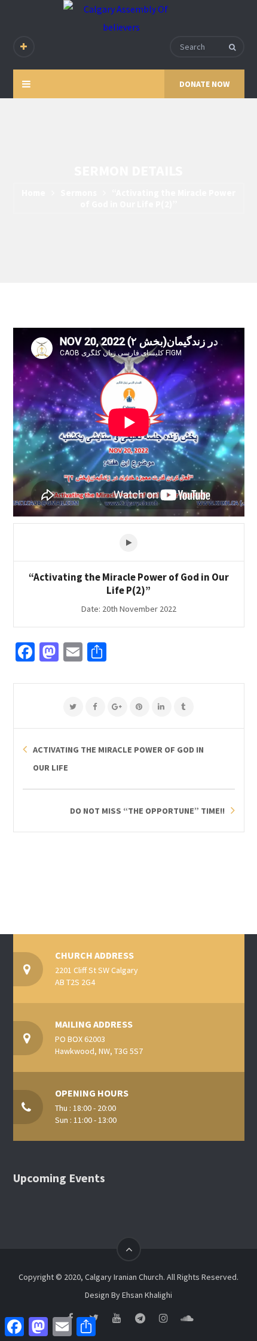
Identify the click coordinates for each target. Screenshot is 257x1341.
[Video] (128, 543)
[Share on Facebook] (95, 707)
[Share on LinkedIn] (162, 707)
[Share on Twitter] (73, 707)
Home (33, 192)
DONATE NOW (204, 83)
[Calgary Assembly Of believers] (121, 18)
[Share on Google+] (117, 707)
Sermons (78, 192)
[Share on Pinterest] (139, 707)
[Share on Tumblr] (184, 707)
